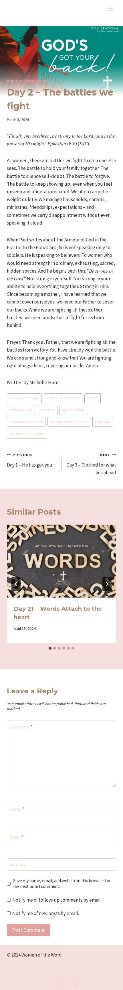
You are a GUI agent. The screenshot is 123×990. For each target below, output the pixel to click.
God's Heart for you (63, 398)
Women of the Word (27, 433)
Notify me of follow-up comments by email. (57, 900)
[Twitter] (61, 984)
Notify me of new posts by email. (45, 913)
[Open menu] (110, 8)
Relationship (73, 410)
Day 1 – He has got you (29, 460)
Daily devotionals (24, 398)
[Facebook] (47, 984)
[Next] (107, 584)
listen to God (20, 410)
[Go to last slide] (16, 584)
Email (16, 837)
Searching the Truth (26, 421)
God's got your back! (27, 81)
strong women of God (69, 421)
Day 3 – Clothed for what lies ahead (91, 464)
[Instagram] (76, 984)
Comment (21, 727)
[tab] (50, 648)
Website (17, 865)
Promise (47, 410)
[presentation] (61, 561)
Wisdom (102, 421)
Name (17, 809)
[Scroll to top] (109, 982)
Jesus (92, 398)
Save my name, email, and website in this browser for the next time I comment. (62, 883)
